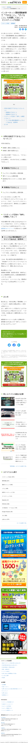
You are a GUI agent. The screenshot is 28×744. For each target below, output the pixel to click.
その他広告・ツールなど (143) (9, 507)
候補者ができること (11, 112)
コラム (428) (5, 488)
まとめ (6, 124)
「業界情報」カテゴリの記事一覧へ (18, 466)
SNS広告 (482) (5, 504)
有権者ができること (11, 114)
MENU (24, 2)
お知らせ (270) (5, 519)
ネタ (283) (4, 515)
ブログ (3, 7)
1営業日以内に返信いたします (13, 334)
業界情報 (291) (5, 480)
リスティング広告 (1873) (8, 477)
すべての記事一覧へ (22, 523)
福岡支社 (3, 733)
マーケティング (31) (7, 496)
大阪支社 (3, 728)
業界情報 (9, 7)
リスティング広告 (5, 23)
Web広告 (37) (5, 500)
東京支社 (3, 722)
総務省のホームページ (7, 228)
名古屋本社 (3, 717)
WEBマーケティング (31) (8, 492)
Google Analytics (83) (7, 511)
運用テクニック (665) (7, 484)
